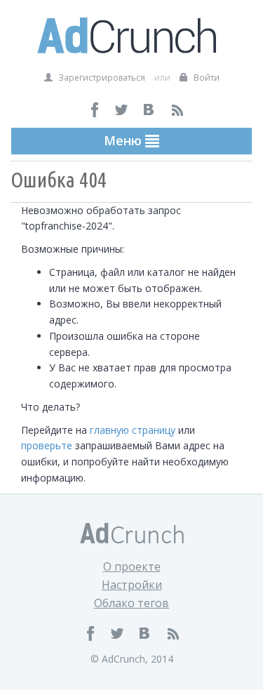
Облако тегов (131, 603)
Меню (124, 140)
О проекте (132, 566)
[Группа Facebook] (95, 109)
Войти (205, 78)
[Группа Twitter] (122, 109)
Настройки (132, 584)
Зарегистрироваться (100, 78)
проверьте (46, 445)
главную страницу (132, 430)
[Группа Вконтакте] (149, 109)
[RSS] (177, 109)
